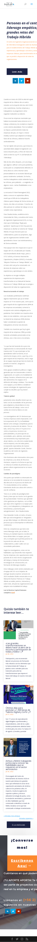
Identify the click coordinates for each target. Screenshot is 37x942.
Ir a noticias (18, 824)
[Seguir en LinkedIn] (15, 80)
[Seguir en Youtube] (27, 80)
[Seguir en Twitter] (21, 80)
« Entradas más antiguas (12, 816)
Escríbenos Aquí (22, 863)
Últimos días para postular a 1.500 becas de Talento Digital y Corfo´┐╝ (18, 709)
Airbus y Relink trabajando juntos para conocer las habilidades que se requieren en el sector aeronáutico (18, 765)
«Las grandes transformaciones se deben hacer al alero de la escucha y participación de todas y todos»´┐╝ (18, 647)
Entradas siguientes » (26, 818)
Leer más (17, 71)
